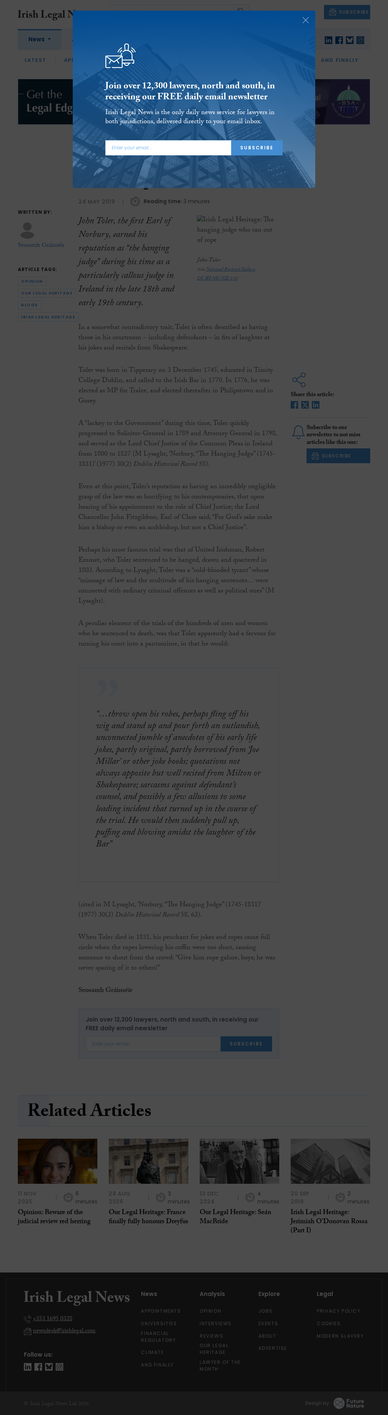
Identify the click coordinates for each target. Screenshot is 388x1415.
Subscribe (257, 147)
